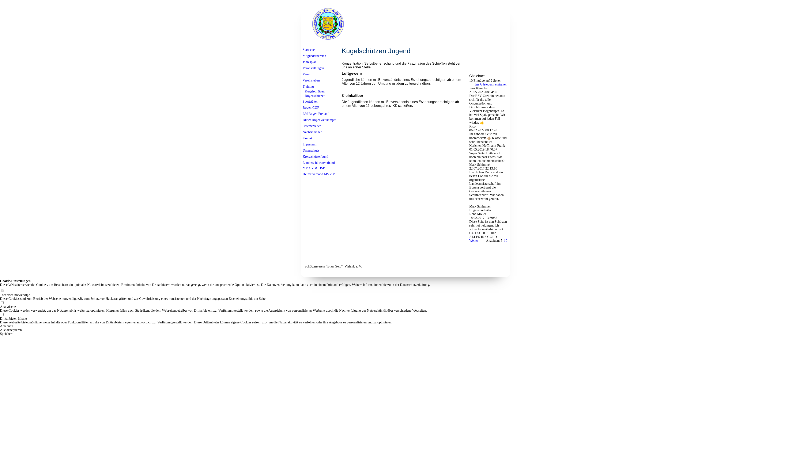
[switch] (2, 291)
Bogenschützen (315, 96)
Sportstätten (310, 101)
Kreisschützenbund (315, 156)
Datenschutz (311, 150)
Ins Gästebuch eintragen (491, 84)
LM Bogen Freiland (316, 113)
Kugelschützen (315, 91)
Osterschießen (312, 126)
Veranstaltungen (313, 68)
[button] (215, 326)
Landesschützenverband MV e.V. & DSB (319, 165)
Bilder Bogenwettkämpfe (319, 120)
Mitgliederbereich (314, 56)
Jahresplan (310, 62)
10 (505, 240)
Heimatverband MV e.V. (319, 174)
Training (308, 86)
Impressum (310, 144)
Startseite (309, 50)
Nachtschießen (312, 132)
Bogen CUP (311, 107)
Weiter (473, 240)
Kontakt (308, 138)
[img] (405, 24)
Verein (307, 74)
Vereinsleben (311, 80)
